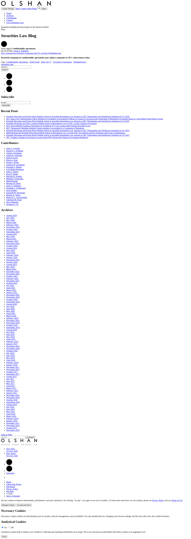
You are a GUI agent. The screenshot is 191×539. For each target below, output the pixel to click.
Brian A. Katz (12, 160)
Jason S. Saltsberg (21, 51)
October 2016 (12, 400)
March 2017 (11, 388)
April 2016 (10, 414)
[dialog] (95, 502)
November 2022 (13, 274)
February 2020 (12, 318)
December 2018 (12, 346)
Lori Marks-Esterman (15, 169)
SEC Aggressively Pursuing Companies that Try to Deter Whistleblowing (31, 53)
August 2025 (11, 234)
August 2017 (11, 376)
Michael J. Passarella (14, 179)
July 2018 (10, 353)
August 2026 (11, 215)
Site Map (10, 491)
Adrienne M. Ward (14, 200)
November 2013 (13, 430)
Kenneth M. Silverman (15, 193)
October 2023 (12, 262)
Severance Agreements (62, 62)
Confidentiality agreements (17, 62)
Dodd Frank (34, 62)
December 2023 (12, 260)
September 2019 (13, 327)
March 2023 (11, 269)
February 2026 (12, 225)
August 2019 (11, 330)
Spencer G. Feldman (14, 151)
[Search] (39, 9)
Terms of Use (176, 500)
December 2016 (12, 395)
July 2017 (10, 379)
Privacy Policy (12, 489)
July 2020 (10, 306)
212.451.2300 (12, 451)
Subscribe (6, 105)
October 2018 (12, 351)
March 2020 (11, 316)
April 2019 (10, 339)
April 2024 (10, 253)
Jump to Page (6, 435)
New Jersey (11, 453)
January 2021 (11, 292)
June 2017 (10, 381)
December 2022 (12, 271)
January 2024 (11, 257)
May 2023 (10, 267)
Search (4, 67)
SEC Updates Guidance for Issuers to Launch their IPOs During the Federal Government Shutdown (47, 137)
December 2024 (12, 243)
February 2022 (12, 278)
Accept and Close (24, 505)
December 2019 (12, 320)
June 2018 (10, 355)
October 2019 (12, 325)
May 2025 (10, 236)
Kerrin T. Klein (12, 162)
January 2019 (11, 344)
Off (12, 527)
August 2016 (11, 404)
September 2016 (13, 402)
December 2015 (12, 423)
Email (3, 102)
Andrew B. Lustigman (15, 165)
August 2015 (11, 428)
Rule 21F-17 (46, 62)
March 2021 (11, 290)
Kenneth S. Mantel (14, 167)
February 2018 (12, 362)
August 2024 (11, 248)
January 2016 (11, 421)
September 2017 (13, 374)
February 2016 (12, 418)
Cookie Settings (8, 9)
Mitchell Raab (12, 181)
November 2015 (13, 425)
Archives (10, 16)
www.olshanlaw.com (15, 23)
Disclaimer (10, 487)
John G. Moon (12, 172)
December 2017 (12, 367)
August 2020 (11, 304)
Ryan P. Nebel (12, 174)
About (8, 13)
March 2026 (11, 222)
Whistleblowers (79, 62)
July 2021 (10, 285)
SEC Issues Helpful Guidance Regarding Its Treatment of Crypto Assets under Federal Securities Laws (48, 126)
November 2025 (13, 227)
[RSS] (9, 91)
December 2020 (12, 295)
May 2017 (10, 383)
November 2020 (13, 297)
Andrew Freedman (14, 153)
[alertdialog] (95, 523)
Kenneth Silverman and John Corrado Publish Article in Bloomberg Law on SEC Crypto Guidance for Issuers (51, 123)
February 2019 (12, 341)
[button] (4, 46)
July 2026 (10, 218)
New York (10, 449)
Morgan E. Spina (13, 195)
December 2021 (12, 281)
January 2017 (11, 393)
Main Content (21, 9)
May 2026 (10, 220)
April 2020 (10, 313)
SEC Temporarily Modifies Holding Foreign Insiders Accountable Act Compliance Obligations (45, 128)
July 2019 (10, 332)
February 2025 (12, 241)
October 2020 (12, 299)
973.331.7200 (12, 456)
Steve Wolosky (12, 202)
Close (4, 537)
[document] (95, 523)
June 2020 (10, 309)
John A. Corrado (13, 148)
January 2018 (11, 365)
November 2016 (13, 397)
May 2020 (10, 311)
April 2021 (10, 288)
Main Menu (32, 9)
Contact (9, 20)
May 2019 (10, 337)
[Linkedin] (9, 464)
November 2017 (13, 369)
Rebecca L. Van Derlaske (16, 197)
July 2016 (10, 407)
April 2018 (10, 360)
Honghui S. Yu (12, 204)
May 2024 (10, 250)
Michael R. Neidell (14, 176)
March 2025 (11, 239)
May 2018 (10, 358)
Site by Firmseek (13, 496)
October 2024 (12, 246)
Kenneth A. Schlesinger (16, 188)
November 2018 (13, 348)
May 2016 (10, 411)
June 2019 (10, 334)
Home (8, 482)
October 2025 (12, 229)
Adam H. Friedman (14, 155)
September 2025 (13, 232)
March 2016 (11, 416)
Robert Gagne (12, 158)
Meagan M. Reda (13, 183)
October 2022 (12, 276)
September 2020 (13, 302)
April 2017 (10, 386)
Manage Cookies (8, 505)
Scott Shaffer (11, 190)
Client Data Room (13, 484)
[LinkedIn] (9, 78)
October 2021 (12, 283)
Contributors (11, 18)
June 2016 (10, 409)
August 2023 (11, 264)
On (5, 527)
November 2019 (13, 323)
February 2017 (12, 390)
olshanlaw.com (7, 64)
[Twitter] (9, 85)
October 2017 (12, 372)
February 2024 (12, 255)
